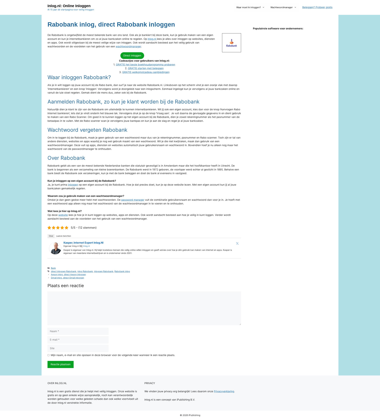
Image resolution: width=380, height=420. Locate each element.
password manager (132, 199)
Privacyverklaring (224, 391)
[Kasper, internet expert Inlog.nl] (55, 253)
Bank (53, 268)
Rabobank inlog (122, 271)
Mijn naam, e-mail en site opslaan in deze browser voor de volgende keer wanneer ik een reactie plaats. (113, 355)
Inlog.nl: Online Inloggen (69, 6)
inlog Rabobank (85, 271)
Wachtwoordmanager (281, 7)
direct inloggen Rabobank (63, 271)
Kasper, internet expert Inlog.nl (83, 242)
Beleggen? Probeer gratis (317, 7)
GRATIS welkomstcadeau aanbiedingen (146, 72)
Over (51, 236)
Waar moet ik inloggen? (248, 7)
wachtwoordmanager (128, 46)
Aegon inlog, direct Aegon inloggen (68, 274)
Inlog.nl (152, 38)
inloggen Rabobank (103, 271)
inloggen (73, 184)
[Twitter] (237, 243)
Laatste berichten (63, 236)
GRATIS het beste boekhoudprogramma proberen (145, 64)
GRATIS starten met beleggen (146, 68)
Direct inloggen (132, 55)
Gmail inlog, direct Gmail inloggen (67, 277)
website (63, 214)
